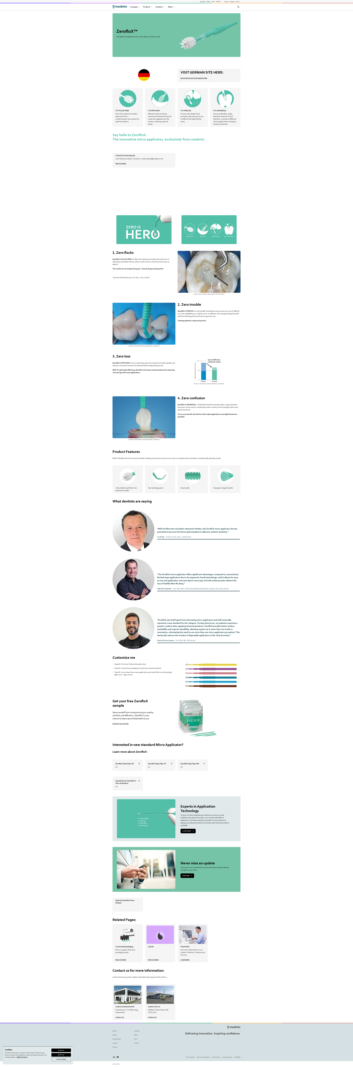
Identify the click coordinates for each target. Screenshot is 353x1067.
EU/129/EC (237, 1057)
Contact (218, 1)
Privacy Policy (190, 1057)
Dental (115, 1035)
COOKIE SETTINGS (61, 1059)
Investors (202, 1)
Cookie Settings (227, 1057)
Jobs (213, 1)
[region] (38, 1055)
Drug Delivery (117, 1039)
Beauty (115, 1031)
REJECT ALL (61, 1055)
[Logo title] (120, 6)
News (208, 1)
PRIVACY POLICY (22, 1057)
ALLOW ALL (61, 1050)
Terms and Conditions (203, 1057)
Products (146, 7)
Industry (115, 1043)
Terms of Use (216, 1057)
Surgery (115, 1047)
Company (134, 7)
